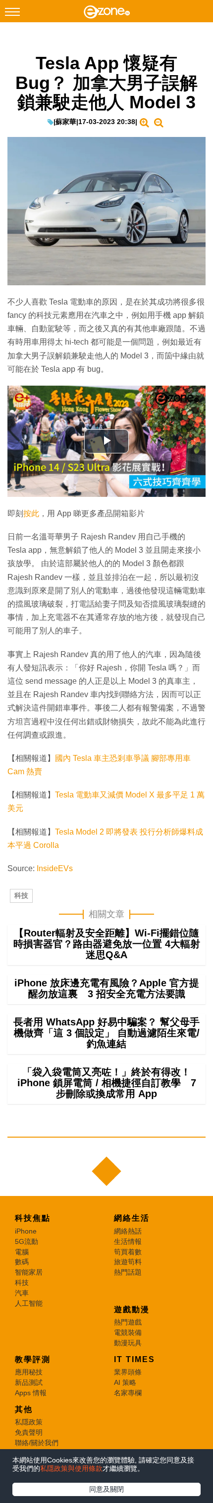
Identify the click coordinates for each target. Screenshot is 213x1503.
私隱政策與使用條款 (71, 1468)
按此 (31, 513)
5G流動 (26, 1241)
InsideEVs (55, 868)
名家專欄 (128, 1393)
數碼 (22, 1262)
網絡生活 (132, 1218)
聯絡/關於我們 (36, 1443)
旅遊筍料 (128, 1262)
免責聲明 (29, 1432)
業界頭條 (128, 1372)
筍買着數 (128, 1252)
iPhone (26, 1231)
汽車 (22, 1293)
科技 (21, 895)
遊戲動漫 (132, 1309)
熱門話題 (128, 1272)
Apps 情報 (31, 1393)
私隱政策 (29, 1422)
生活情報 (128, 1241)
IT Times (134, 1359)
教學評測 (33, 1359)
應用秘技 (29, 1372)
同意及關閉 (106, 1489)
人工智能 (29, 1303)
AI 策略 (125, 1382)
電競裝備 (128, 1332)
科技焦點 (33, 1218)
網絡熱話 (128, 1231)
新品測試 (29, 1382)
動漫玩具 (128, 1343)
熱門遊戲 (128, 1322)
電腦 (22, 1252)
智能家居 (29, 1272)
